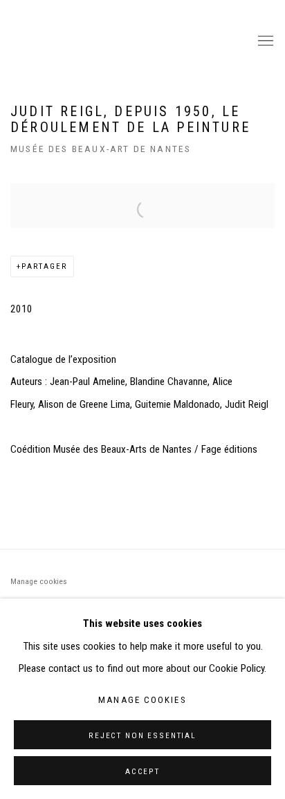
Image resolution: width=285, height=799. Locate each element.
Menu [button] (264, 41)
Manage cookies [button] (38, 581)
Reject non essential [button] (142, 735)
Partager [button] (44, 266)
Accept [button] (142, 771)
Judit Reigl (125, 41)
